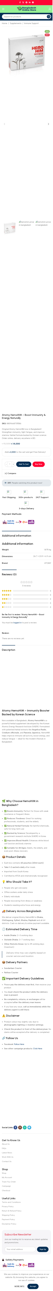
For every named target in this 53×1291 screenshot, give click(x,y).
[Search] (48, 16)
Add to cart (24, 464)
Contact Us (6, 1161)
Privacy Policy (8, 1206)
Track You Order (9, 1182)
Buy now (38, 464)
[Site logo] (26, 9)
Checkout (6, 1190)
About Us (6, 1144)
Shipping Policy (8, 1215)
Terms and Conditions (11, 1202)
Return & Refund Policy (11, 1211)
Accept (33, 1286)
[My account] (49, 9)
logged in (17, 623)
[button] (4, 124)
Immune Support (31, 23)
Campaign (6, 1186)
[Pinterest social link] (26, 2)
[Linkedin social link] (29, 2)
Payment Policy (8, 1219)
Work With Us (7, 1157)
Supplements (15, 23)
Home (4, 23)
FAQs (4, 1148)
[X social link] (23, 2)
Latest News (7, 1153)
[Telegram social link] (33, 2)
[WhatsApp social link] (25, 1127)
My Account (7, 1177)
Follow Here (19, 1044)
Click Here (37, 1048)
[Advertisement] (26, 681)
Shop (4, 1173)
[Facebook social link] (19, 2)
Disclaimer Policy (9, 1224)
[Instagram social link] (20, 1127)
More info (20, 1286)
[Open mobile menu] (3, 9)
